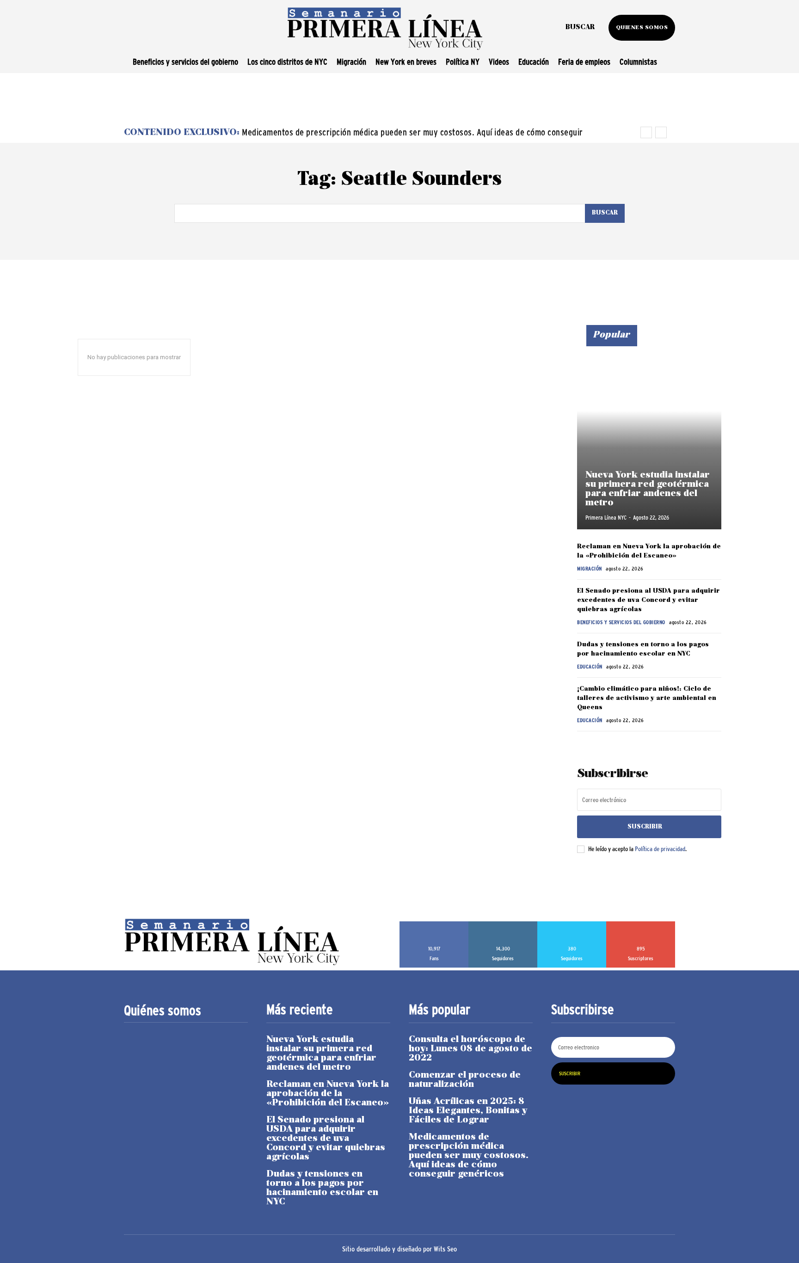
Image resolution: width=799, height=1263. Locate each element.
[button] (580, 28)
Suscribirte (641, 924)
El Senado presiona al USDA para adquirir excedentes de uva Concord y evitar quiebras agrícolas (648, 600)
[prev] (646, 132)
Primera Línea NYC (606, 517)
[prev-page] (583, 744)
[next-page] (597, 744)
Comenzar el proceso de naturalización (465, 1080)
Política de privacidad (660, 848)
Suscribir (644, 827)
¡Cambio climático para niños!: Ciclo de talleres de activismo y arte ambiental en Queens (646, 698)
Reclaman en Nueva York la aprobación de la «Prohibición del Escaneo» (327, 1094)
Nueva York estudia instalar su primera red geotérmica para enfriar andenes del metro (647, 489)
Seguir (503, 924)
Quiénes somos (162, 1011)
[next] (661, 132)
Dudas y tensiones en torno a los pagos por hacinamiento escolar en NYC (322, 1188)
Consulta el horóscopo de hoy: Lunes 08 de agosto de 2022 (470, 1049)
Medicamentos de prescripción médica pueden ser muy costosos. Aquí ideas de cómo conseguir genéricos (469, 1156)
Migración (589, 568)
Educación (589, 666)
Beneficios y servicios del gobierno (621, 622)
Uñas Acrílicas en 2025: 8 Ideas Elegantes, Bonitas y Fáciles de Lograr (468, 1111)
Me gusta (434, 924)
